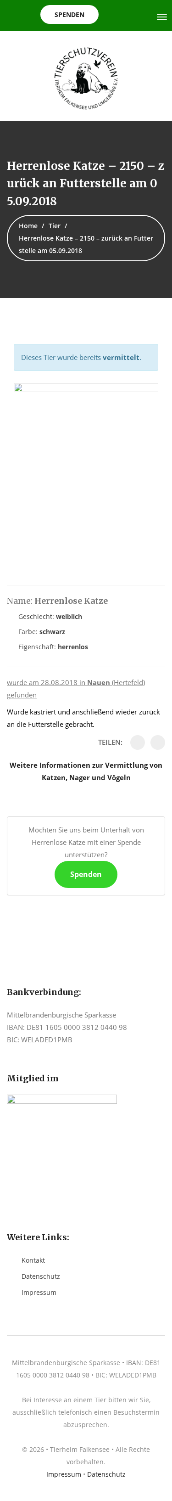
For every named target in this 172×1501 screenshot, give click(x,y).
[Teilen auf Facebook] (137, 742)
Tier (55, 225)
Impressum (39, 1292)
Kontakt (33, 1260)
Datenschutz (41, 1276)
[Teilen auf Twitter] (157, 742)
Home (28, 225)
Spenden (69, 14)
